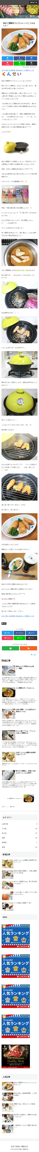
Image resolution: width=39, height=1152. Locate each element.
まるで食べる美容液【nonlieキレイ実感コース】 (18, 70)
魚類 (5, 623)
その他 (19, 828)
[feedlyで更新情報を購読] (10, 648)
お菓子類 (19, 824)
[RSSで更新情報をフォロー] (28, 648)
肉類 (19, 838)
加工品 (19, 833)
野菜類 (19, 842)
